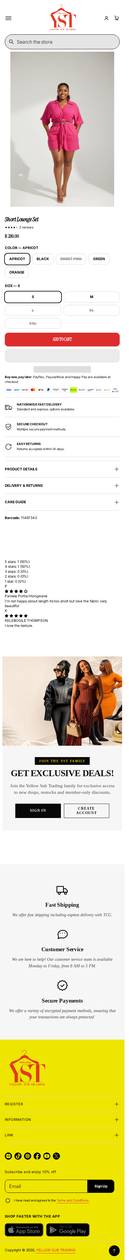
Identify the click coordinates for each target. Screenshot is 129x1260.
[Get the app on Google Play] (67, 1229)
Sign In (38, 810)
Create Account (86, 810)
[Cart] (116, 18)
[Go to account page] (106, 18)
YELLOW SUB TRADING (56, 1250)
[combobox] (62, 42)
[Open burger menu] (8, 18)
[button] (62, 356)
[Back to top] (114, 1250)
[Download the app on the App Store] (24, 1229)
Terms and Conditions (72, 1200)
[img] (16, 591)
